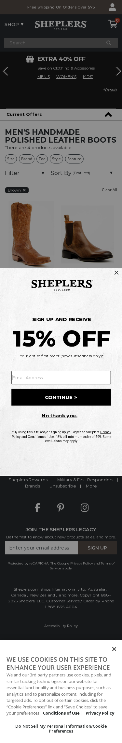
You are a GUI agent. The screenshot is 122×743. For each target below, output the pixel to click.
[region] (61, 691)
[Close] (114, 649)
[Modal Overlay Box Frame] (61, 371)
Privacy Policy (100, 713)
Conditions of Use (61, 713)
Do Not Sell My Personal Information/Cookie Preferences (60, 728)
